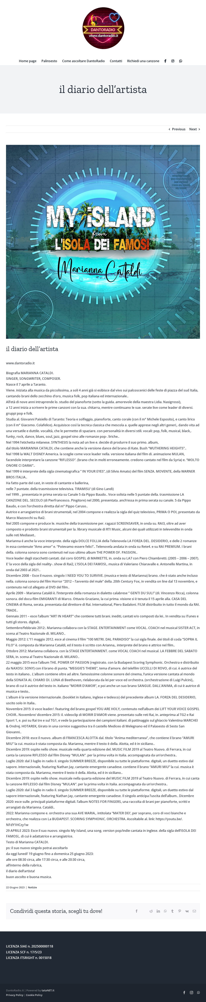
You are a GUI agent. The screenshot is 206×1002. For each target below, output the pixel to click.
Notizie (32, 887)
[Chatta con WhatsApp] (180, 61)
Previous (178, 129)
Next (193, 129)
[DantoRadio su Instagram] (172, 61)
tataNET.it (48, 990)
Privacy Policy (14, 995)
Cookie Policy (34, 995)
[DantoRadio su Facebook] (165, 61)
